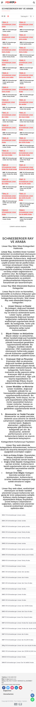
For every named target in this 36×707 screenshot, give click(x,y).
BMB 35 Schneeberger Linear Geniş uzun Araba (27, 82)
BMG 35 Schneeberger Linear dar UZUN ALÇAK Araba (27, 204)
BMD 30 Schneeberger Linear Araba (10, 146)
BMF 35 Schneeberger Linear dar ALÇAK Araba (27, 188)
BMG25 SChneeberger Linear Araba (10, 218)
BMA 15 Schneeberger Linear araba (10, 30)
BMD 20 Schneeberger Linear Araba (10, 133)
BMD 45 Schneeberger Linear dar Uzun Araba (10, 159)
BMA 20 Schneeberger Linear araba (27, 30)
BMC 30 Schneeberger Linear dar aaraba (27, 108)
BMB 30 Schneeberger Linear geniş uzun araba (10, 82)
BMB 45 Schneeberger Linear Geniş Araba (10, 95)
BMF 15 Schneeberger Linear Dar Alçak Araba (27, 159)
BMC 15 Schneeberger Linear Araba (27, 95)
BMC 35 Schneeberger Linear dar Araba (10, 121)
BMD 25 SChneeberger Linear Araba (27, 133)
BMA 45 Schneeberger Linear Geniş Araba (27, 55)
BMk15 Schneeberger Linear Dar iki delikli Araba (26, 219)
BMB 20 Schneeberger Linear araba (10, 68)
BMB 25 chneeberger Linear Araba (26, 68)
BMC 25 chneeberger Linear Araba (9, 108)
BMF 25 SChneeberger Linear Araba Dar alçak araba (10, 174)
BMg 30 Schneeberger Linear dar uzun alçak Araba (10, 202)
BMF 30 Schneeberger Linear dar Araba (10, 187)
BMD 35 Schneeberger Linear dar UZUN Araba (27, 146)
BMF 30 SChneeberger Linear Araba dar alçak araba (27, 174)
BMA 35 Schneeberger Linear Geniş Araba (10, 55)
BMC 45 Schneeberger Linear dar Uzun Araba (27, 121)
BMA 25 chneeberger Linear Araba (9, 43)
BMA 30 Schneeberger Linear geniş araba (27, 43)
